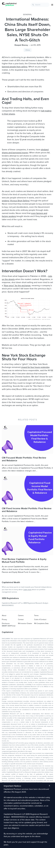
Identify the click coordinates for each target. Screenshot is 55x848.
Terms (36, 615)
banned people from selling (14, 67)
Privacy (4, 619)
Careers (21, 615)
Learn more (27, 589)
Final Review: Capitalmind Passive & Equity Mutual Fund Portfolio (24, 560)
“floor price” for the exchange (17, 285)
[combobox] (40, 5)
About (4, 615)
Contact (21, 619)
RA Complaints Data (41, 623)
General (27, 14)
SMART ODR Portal (8, 626)
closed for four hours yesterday (35, 367)
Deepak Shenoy (21, 45)
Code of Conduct (40, 619)
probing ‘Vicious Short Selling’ (16, 201)
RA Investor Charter (25, 623)
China (27, 50)
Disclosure (6, 623)
